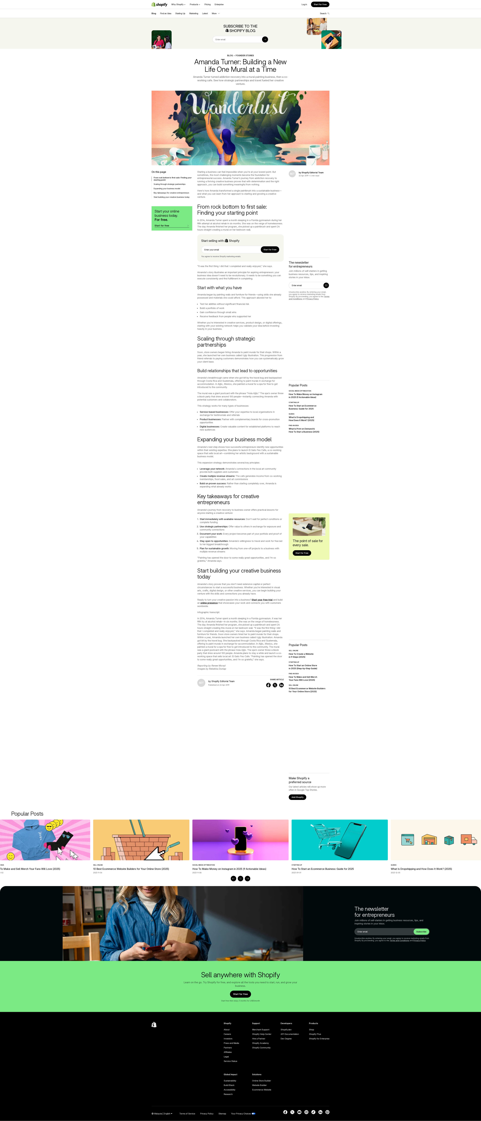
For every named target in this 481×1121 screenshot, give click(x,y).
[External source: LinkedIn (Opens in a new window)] (320, 1112)
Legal (226, 1056)
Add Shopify (297, 797)
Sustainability (230, 1080)
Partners (228, 1047)
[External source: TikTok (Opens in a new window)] (313, 1112)
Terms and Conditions (399, 940)
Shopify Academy (260, 1043)
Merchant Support (260, 1029)
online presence (209, 603)
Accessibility (229, 1089)
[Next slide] (247, 878)
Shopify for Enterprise (319, 1038)
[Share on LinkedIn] (281, 685)
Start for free (320, 4)
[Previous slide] (233, 878)
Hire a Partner (258, 1038)
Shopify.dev (286, 1029)
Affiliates (228, 1052)
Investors (228, 1038)
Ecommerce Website (261, 1089)
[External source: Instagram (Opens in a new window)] (306, 1112)
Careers (227, 1034)
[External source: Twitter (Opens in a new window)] (292, 1112)
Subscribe (421, 931)
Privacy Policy (312, 299)
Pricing (207, 4)
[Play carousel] (240, 878)
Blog (154, 13)
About (226, 1029)
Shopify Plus (315, 1034)
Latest (205, 13)
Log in (304, 4)
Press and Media (231, 1043)
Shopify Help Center (261, 1034)
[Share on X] (275, 685)
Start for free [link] (270, 249)
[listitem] (240, 847)
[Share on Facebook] (268, 685)
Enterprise (219, 4)
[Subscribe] (265, 39)
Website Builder (259, 1085)
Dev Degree (286, 1038)
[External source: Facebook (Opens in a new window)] (285, 1112)
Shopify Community (261, 1047)
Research (228, 1094)
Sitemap (222, 1113)
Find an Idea (165, 13)
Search (323, 13)
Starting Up (180, 13)
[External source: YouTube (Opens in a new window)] (299, 1112)
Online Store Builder (261, 1080)
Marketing (193, 13)
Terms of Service (187, 1113)
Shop (311, 1029)
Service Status (230, 1061)
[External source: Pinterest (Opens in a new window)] (327, 1112)
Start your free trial (262, 599)
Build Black (229, 1085)
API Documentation (290, 1034)
